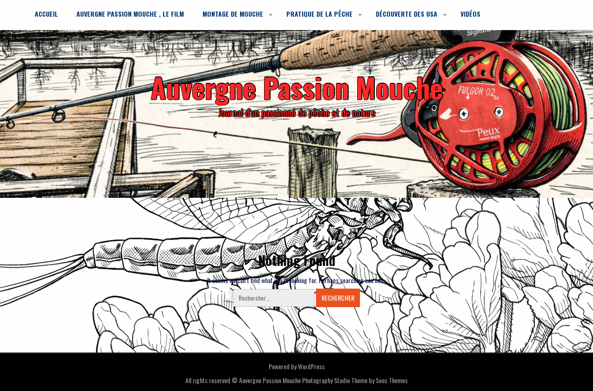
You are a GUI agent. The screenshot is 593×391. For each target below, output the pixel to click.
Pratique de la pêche (319, 14)
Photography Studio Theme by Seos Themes (355, 380)
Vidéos (470, 14)
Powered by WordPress (297, 366)
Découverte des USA (406, 14)
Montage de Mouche (232, 14)
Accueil (46, 14)
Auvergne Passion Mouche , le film (130, 14)
